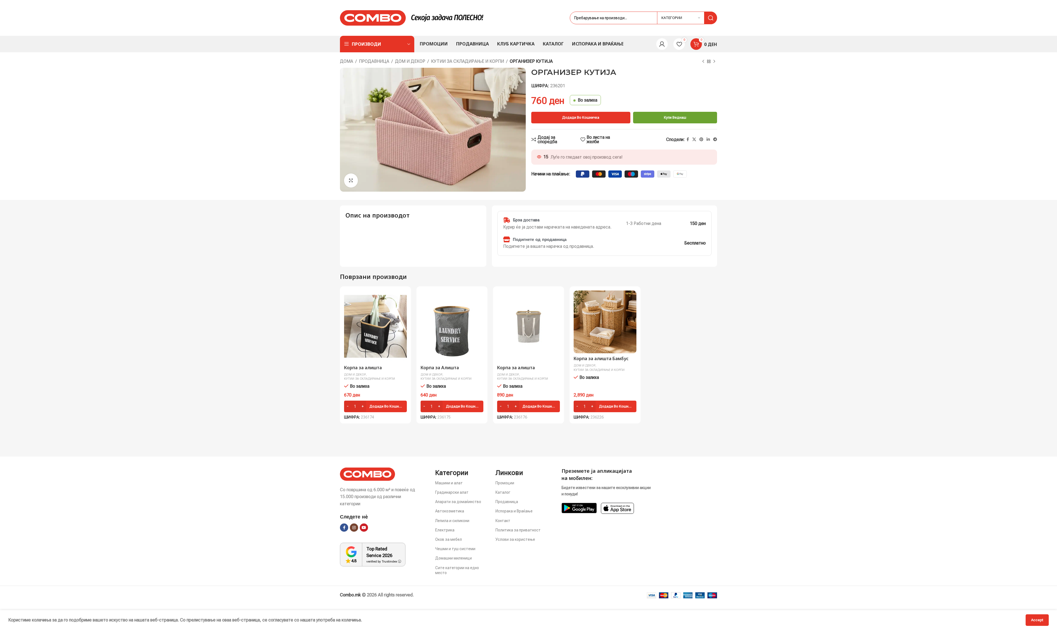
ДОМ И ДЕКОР (410, 61)
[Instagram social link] (354, 527)
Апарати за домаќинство (458, 501)
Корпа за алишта (363, 368)
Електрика (444, 530)
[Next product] (714, 61)
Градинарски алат (451, 492)
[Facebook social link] (688, 139)
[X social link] (694, 139)
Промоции (504, 483)
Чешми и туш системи (455, 549)
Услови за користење (515, 539)
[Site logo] (373, 17)
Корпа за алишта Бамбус (601, 358)
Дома (346, 61)
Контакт (502, 520)
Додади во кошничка (580, 117)
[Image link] (367, 473)
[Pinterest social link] (701, 139)
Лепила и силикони (452, 520)
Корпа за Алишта (440, 368)
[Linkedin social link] (708, 139)
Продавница (374, 61)
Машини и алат (449, 483)
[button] (375, 406)
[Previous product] (703, 61)
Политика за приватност (518, 530)
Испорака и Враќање (514, 511)
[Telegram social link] (715, 139)
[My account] (662, 44)
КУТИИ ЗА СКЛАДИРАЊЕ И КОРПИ (467, 61)
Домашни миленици (453, 558)
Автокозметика (449, 511)
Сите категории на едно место (457, 570)
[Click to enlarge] (351, 180)
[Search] (710, 18)
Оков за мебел (448, 539)
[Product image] (375, 326)
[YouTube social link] (364, 527)
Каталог (502, 492)
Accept (1037, 620)
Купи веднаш (675, 117)
